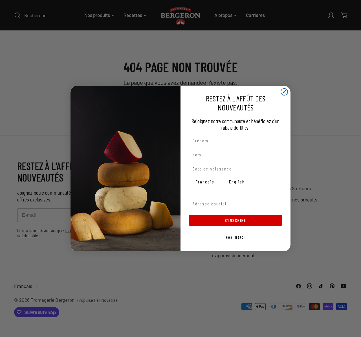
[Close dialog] (284, 91)
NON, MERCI (235, 237)
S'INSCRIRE (235, 220)
